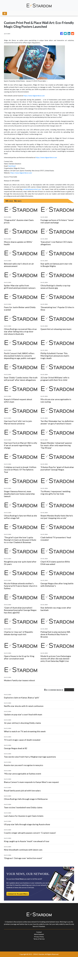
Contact (39, 932)
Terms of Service (39, 939)
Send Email (12, 166)
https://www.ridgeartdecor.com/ (21, 173)
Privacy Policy (39, 937)
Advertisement (39, 934)
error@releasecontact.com (32, 189)
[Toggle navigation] (4, 13)
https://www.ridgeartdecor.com (34, 96)
